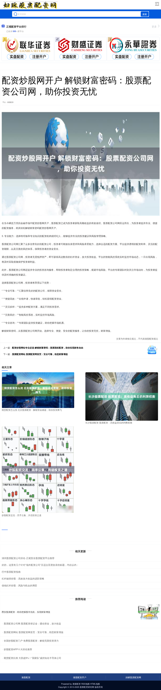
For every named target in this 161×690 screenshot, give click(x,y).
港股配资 (26, 677)
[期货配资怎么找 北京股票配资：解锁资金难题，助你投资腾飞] (38, 389)
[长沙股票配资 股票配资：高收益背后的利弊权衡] (121, 396)
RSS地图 (85, 683)
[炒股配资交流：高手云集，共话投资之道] (38, 469)
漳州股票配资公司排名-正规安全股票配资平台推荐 (28, 558)
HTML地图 (95, 683)
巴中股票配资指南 (11, 571)
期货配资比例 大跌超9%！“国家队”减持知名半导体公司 (32, 658)
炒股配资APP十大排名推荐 (18, 649)
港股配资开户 (79, 677)
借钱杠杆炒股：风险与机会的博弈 (19, 585)
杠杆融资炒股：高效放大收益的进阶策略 (23, 578)
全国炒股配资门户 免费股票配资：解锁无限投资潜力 (31, 640)
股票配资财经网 (87, 686)
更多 (154, 26)
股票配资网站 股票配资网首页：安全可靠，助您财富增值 (40, 354)
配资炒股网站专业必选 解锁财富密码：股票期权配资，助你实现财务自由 (47, 347)
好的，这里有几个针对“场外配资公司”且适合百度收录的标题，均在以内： (40, 564)
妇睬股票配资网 (133, 677)
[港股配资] (30, 5)
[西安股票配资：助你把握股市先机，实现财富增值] (148, 611)
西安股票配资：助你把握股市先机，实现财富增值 (26, 611)
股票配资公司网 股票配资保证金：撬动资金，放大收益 (32, 623)
